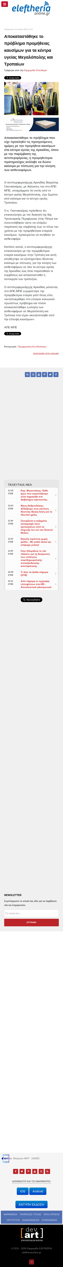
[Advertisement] (31, 692)
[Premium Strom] (31, 124)
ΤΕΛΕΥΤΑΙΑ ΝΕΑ (20, 484)
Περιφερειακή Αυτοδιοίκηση (32, 346)
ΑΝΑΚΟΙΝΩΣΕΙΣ (30, 1220)
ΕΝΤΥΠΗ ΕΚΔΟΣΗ (31, 1204)
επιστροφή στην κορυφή (46, 353)
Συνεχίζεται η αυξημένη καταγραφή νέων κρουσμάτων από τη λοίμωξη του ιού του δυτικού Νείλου (37, 526)
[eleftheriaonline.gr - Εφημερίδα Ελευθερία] (31, 8)
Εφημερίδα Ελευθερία (35, 70)
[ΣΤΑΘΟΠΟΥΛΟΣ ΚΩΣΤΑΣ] (31, 1234)
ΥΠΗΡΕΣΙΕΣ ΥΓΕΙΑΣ (30, 1214)
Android (38, 1191)
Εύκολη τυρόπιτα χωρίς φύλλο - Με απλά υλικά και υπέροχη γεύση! (36, 542)
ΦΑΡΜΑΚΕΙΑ (10, 1214)
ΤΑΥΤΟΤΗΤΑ (13, 1220)
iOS (22, 1191)
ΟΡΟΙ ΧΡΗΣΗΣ (52, 1214)
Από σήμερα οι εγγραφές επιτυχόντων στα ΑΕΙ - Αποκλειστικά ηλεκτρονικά (36, 584)
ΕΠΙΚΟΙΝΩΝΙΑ (49, 1220)
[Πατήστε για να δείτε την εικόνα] (31, 98)
